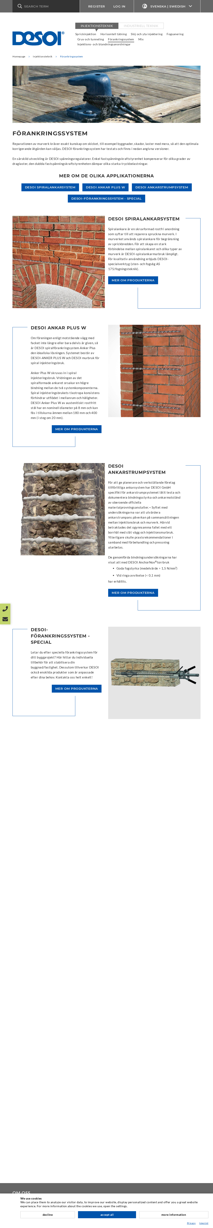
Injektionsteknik (97, 26)
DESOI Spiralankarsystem (50, 187)
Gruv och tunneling (90, 39)
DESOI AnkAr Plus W (105, 187)
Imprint (203, 1223)
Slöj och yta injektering (146, 34)
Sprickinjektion (85, 34)
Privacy (191, 1223)
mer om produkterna (133, 280)
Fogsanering (175, 34)
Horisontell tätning (113, 34)
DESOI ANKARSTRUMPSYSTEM (161, 187)
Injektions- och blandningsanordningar (104, 44)
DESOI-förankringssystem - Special (106, 198)
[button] (46, 6)
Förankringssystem (121, 39)
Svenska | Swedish (168, 6)
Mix (141, 39)
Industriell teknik (141, 26)
